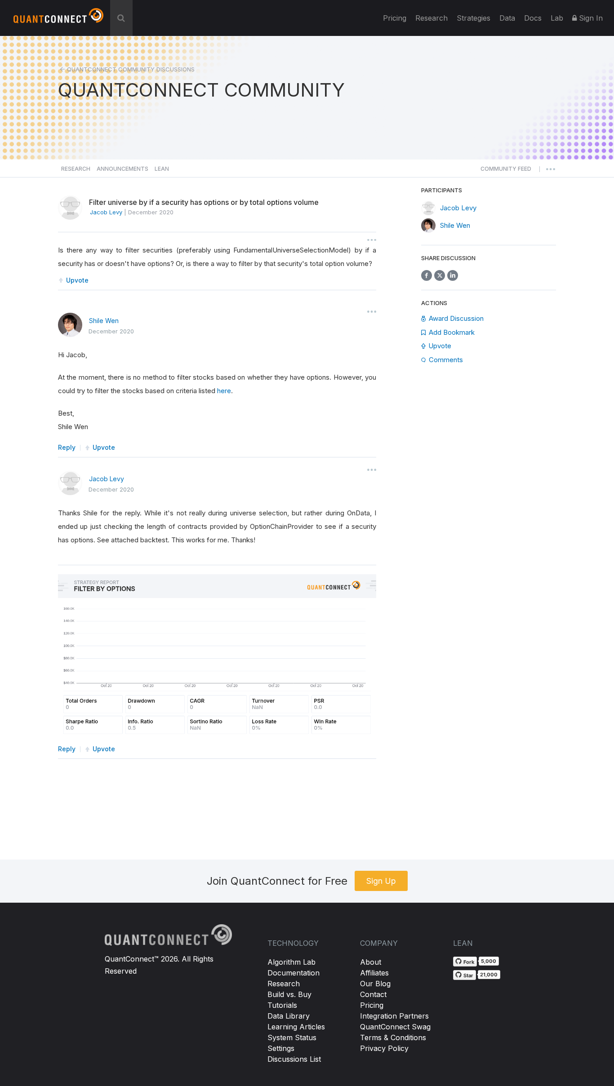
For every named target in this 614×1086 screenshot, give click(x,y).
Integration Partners (394, 1015)
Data (507, 17)
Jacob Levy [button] (106, 212)
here (224, 390)
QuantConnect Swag (395, 1026)
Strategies (473, 17)
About (370, 961)
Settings (280, 1048)
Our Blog (375, 983)
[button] (505, 171)
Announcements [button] (122, 168)
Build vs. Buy (289, 994)
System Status (291, 1037)
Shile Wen (104, 320)
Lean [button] (162, 168)
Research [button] (75, 168)
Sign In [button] (590, 17)
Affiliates (374, 972)
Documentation (293, 972)
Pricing (394, 17)
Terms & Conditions (393, 1037)
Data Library (288, 1015)
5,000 (488, 961)
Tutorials (282, 1005)
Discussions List (294, 1059)
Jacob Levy (106, 479)
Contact (373, 994)
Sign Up (381, 881)
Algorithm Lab (291, 961)
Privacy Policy (384, 1048)
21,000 (489, 974)
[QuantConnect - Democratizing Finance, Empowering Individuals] (58, 19)
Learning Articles (296, 1026)
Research (431, 17)
